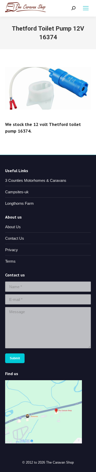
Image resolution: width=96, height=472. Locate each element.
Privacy (11, 250)
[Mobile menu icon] (86, 8)
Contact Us (14, 238)
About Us (13, 227)
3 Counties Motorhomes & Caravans (35, 180)
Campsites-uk (17, 192)
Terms (10, 261)
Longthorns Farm (19, 203)
